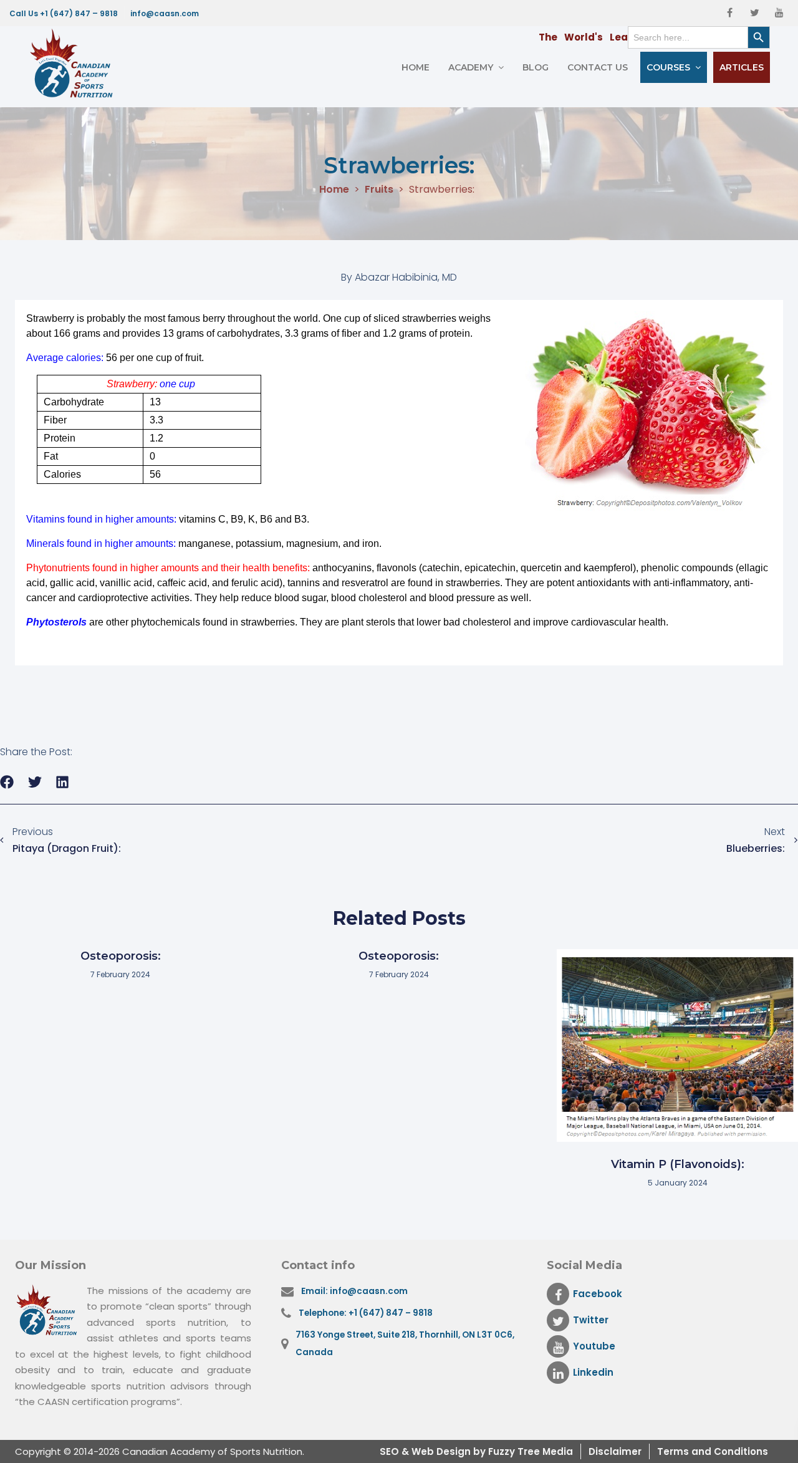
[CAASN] (75, 63)
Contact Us (597, 67)
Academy (470, 67)
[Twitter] (754, 13)
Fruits (379, 189)
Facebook (597, 1293)
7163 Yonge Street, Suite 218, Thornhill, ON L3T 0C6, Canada (405, 1344)
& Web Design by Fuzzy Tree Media (487, 1451)
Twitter (590, 1319)
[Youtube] (779, 13)
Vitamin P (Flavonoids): (677, 1164)
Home (415, 67)
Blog (535, 67)
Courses (668, 67)
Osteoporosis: (120, 956)
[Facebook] (729, 13)
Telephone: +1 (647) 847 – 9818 (366, 1313)
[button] (7, 782)
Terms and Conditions (712, 1451)
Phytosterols (56, 622)
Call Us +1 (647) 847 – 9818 (63, 13)
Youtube (594, 1346)
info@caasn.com (164, 13)
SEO (390, 1451)
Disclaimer (615, 1451)
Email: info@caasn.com (354, 1291)
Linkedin (593, 1372)
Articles (741, 67)
